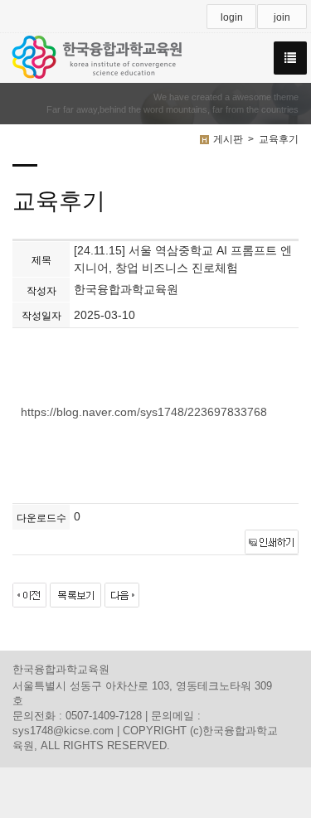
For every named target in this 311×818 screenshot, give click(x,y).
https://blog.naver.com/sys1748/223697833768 (144, 412)
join (282, 17)
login (232, 17)
